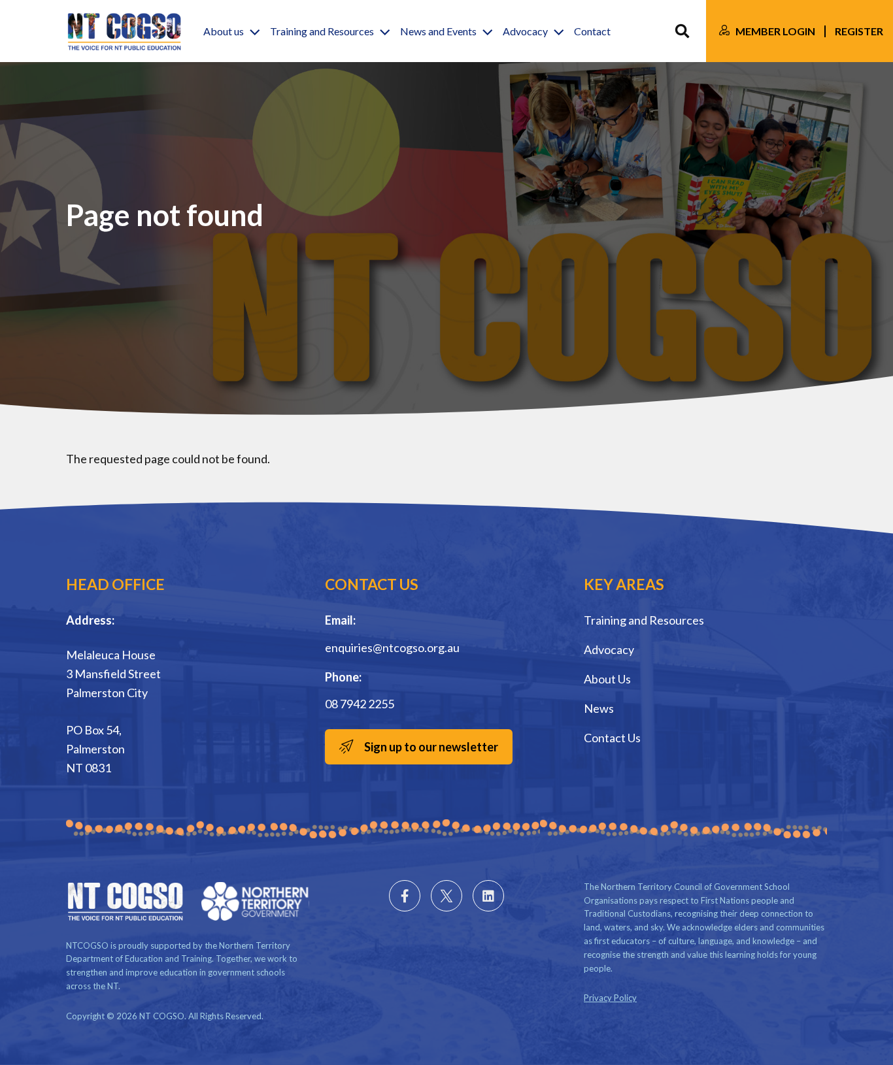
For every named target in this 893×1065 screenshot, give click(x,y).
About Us (607, 679)
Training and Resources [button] (322, 31)
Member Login (775, 31)
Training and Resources (644, 620)
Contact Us (612, 737)
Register (859, 31)
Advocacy (609, 649)
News (599, 708)
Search (682, 31)
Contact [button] (592, 31)
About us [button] (223, 31)
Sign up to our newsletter (431, 747)
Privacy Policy (610, 997)
